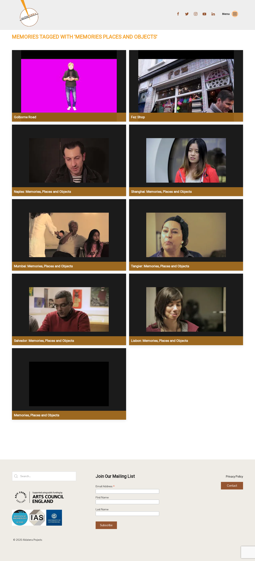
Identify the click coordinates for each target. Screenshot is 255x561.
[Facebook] (178, 13)
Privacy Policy (234, 476)
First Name (102, 497)
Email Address (105, 486)
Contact (232, 485)
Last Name (102, 509)
